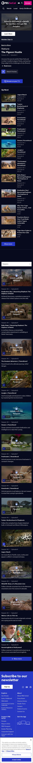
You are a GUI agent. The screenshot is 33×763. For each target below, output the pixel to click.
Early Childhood (25, 8)
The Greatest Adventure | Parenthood (21, 163)
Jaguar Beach (22, 95)
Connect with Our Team (7, 734)
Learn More (8, 34)
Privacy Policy (10, 751)
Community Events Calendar (7, 704)
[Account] (22, 3)
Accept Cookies (16, 759)
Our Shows (5, 696)
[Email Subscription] (19, 3)
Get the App (21, 717)
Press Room (21, 698)
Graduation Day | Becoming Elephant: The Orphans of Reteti (16, 292)
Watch (9, 8)
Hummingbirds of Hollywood (11, 647)
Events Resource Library (6, 708)
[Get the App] (23, 722)
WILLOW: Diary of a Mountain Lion (13, 584)
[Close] (31, 740)
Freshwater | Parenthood (10, 456)
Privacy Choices (16, 754)
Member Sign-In (7, 39)
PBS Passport (5, 726)
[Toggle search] (3, 8)
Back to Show (6, 45)
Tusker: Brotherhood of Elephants (22, 106)
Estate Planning (6, 729)
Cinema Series (22, 701)
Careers (19, 706)
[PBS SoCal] (8, 3)
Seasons (5, 264)
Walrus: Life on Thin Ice (9, 615)
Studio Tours (21, 703)
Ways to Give (5, 724)
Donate (27, 3)
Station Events (22, 709)
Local (15, 8)
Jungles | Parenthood (8, 393)
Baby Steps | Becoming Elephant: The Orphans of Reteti (14, 326)
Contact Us (21, 711)
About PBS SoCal (23, 696)
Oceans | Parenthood (24, 140)
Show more (8, 244)
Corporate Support (7, 731)
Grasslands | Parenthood (9, 488)
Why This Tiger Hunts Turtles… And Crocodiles (24, 208)
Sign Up (7, 687)
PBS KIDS (4, 701)
